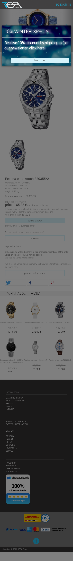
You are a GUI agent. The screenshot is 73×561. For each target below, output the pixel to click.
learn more (39, 60)
